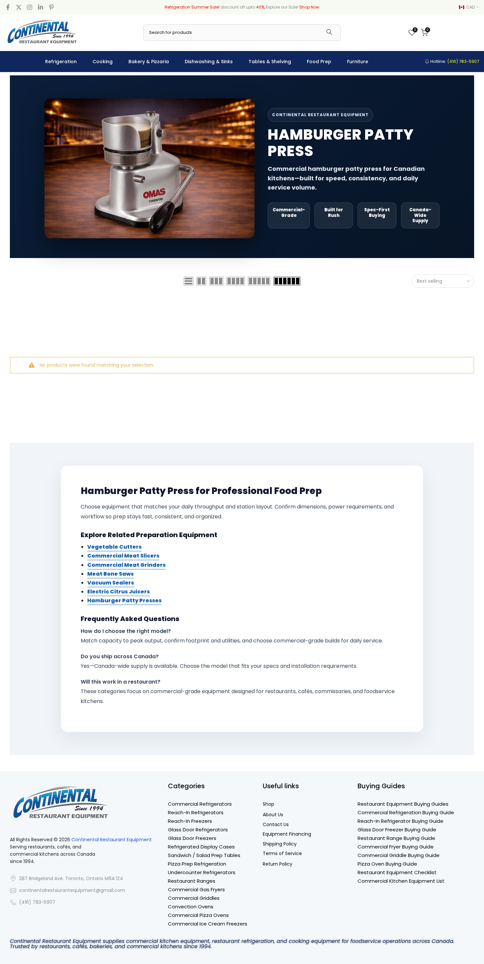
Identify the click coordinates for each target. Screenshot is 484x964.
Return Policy (277, 864)
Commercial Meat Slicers (123, 556)
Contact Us (276, 824)
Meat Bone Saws (110, 574)
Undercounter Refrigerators (201, 872)
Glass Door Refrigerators (198, 829)
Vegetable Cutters (114, 547)
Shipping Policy (280, 844)
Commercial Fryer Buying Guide (396, 846)
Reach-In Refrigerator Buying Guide (401, 821)
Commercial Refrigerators (200, 803)
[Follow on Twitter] (19, 7)
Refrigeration (61, 61)
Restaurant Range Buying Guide (396, 838)
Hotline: (454, 61)
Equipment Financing (287, 834)
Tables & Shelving (270, 61)
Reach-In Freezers (190, 821)
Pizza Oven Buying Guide (387, 863)
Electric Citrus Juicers (118, 591)
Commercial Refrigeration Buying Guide (406, 812)
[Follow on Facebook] (8, 7)
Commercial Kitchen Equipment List (401, 880)
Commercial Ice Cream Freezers (207, 923)
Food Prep (319, 61)
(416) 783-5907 (37, 902)
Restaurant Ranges (191, 880)
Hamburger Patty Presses (124, 600)
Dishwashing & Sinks (209, 61)
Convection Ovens (190, 906)
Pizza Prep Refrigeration (197, 863)
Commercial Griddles (194, 898)
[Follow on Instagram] (30, 7)
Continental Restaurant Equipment (111, 840)
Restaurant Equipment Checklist (397, 872)
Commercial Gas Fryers (196, 889)
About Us (273, 815)
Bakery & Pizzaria (148, 61)
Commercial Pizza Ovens (198, 915)
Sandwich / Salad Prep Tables (204, 855)
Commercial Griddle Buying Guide (399, 855)
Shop (268, 804)
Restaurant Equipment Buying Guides (403, 803)
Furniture (357, 61)
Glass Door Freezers (192, 838)
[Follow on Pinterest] (51, 7)
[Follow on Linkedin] (40, 7)
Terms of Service (282, 853)
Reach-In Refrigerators (196, 812)
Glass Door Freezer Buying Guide (397, 829)
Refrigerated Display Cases (201, 846)
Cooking (103, 61)
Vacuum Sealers (110, 582)
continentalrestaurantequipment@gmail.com (72, 890)
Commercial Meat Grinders (126, 565)
